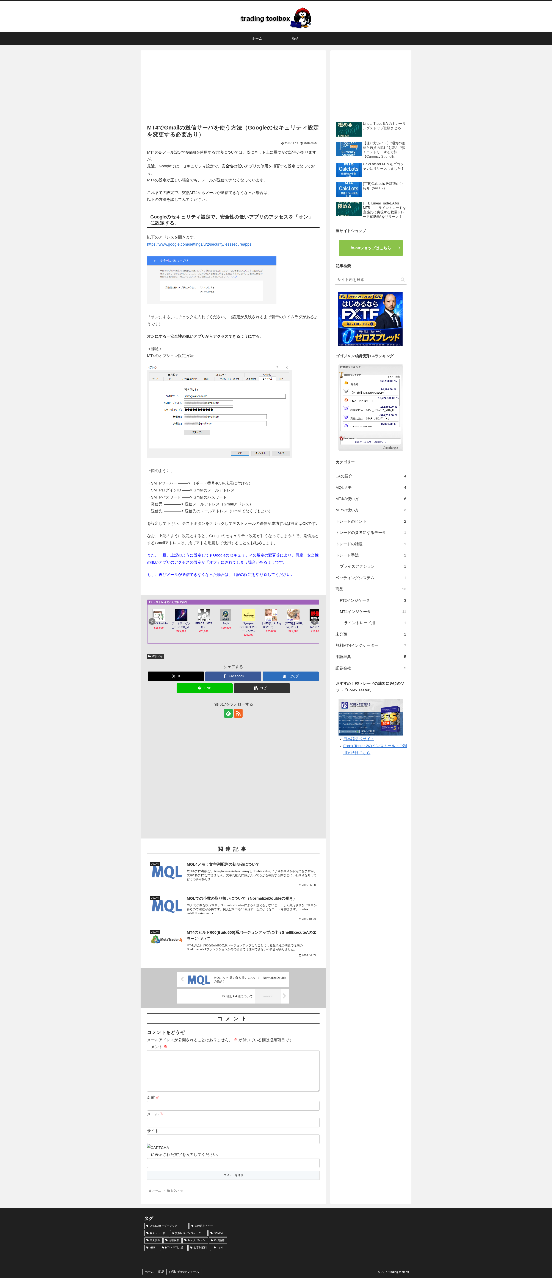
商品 (161, 1271)
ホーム (149, 1271)
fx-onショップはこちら (371, 248)
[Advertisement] (233, 88)
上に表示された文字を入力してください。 (184, 1154)
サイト (153, 1131)
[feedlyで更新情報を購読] (228, 713)
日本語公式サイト (358, 739)
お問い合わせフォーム (184, 1271)
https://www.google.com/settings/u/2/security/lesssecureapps (199, 244)
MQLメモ (157, 656)
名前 (153, 1097)
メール (155, 1114)
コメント (157, 1047)
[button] (262, 688)
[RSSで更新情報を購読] (238, 713)
